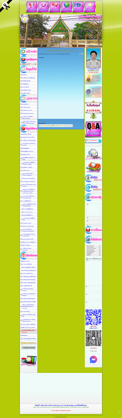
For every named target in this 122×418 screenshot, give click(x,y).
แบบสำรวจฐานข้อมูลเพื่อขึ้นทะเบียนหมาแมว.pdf (53, 125)
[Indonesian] (30, 64)
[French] (27, 64)
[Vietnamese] (35, 64)
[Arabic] (22, 64)
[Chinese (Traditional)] (24, 64)
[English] (25, 64)
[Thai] (20, 64)
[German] (29, 64)
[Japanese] (32, 64)
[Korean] (34, 64)
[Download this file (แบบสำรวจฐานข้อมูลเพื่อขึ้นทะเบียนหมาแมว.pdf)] (40, 125)
